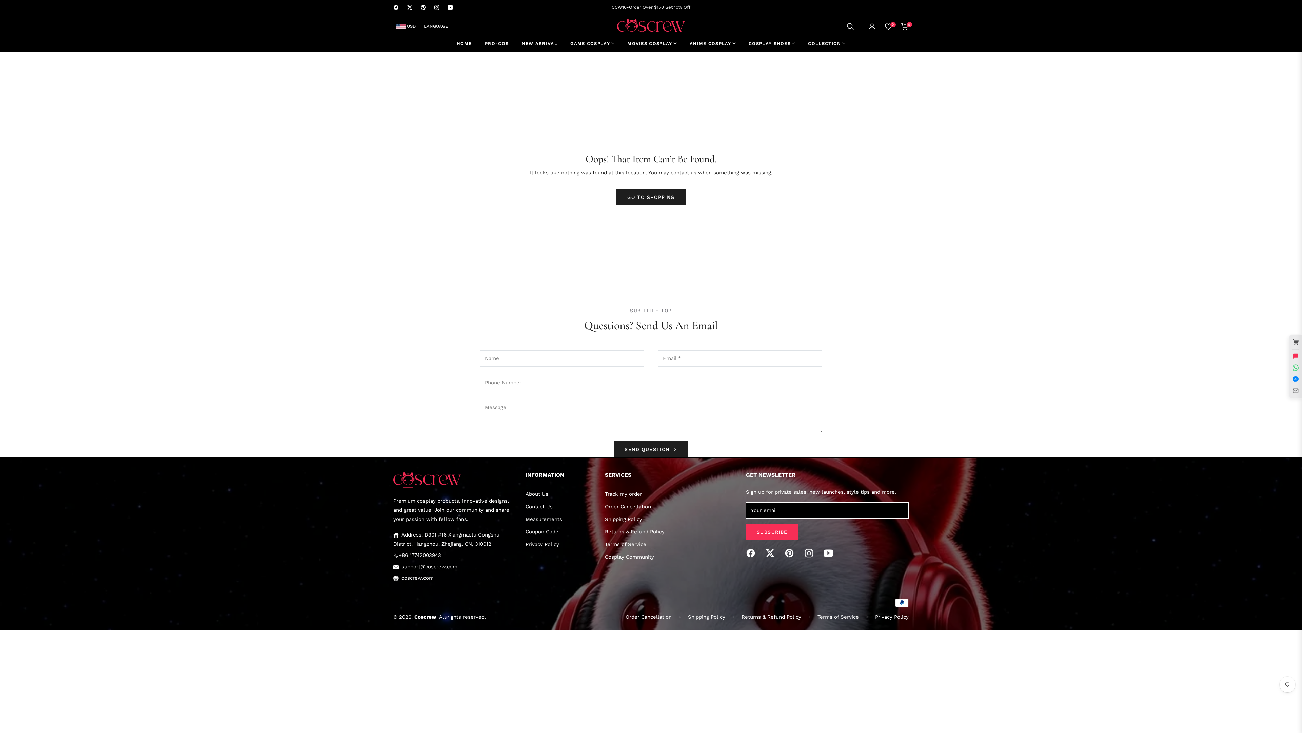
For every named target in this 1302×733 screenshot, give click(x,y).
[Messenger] (1295, 379)
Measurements (544, 519)
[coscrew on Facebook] (752, 553)
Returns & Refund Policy (635, 532)
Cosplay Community (629, 557)
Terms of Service (625, 544)
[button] (850, 26)
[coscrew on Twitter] (771, 553)
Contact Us (539, 507)
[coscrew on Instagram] (810, 553)
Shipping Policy (623, 519)
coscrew (425, 617)
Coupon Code (542, 532)
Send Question (648, 449)
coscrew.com (417, 578)
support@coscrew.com (429, 567)
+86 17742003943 (420, 555)
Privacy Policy (542, 544)
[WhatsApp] (1295, 367)
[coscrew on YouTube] (830, 553)
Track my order (623, 494)
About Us (537, 494)
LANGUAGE (436, 26)
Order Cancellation (628, 507)
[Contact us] (1295, 356)
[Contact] (1295, 391)
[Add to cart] (1295, 342)
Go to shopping (651, 197)
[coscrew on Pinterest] (791, 553)
